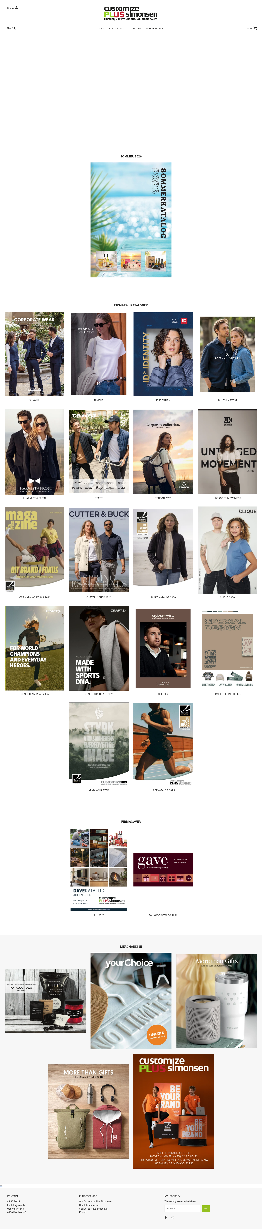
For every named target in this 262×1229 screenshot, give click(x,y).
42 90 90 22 (13, 1201)
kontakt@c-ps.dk (16, 1205)
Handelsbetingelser (89, 1205)
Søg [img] (9, 28)
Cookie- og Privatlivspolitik (93, 1208)
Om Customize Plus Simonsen (95, 1201)
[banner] (131, 13)
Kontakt (83, 1212)
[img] (166, 1218)
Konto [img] (10, 8)
